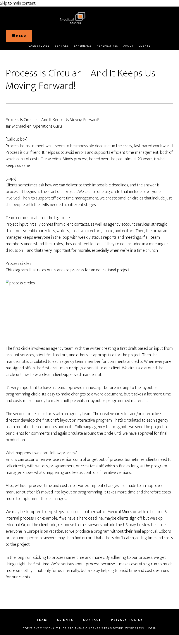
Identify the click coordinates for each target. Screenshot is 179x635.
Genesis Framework (107, 628)
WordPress (134, 628)
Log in (151, 628)
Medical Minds (89, 18)
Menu (21, 35)
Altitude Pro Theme (68, 628)
